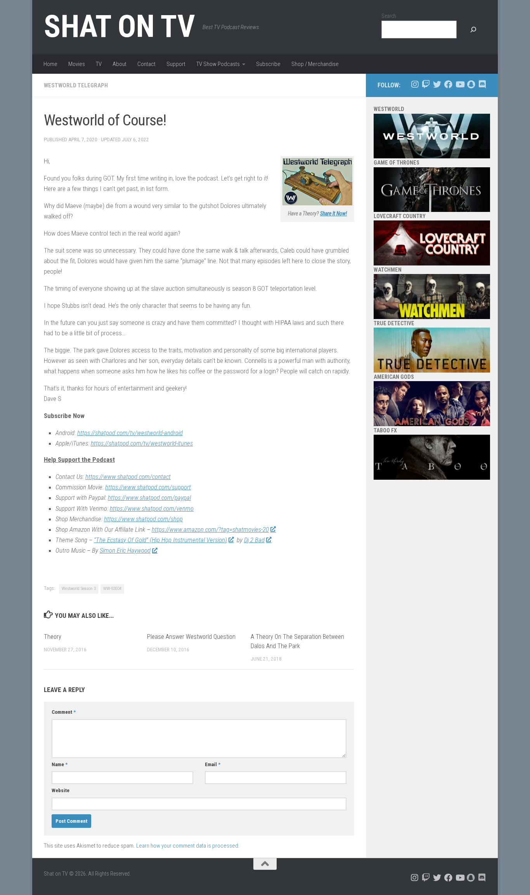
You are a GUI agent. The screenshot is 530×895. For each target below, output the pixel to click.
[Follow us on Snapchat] (471, 84)
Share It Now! (333, 213)
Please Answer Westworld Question (191, 636)
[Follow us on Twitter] (437, 84)
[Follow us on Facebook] (448, 84)
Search (388, 16)
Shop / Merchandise (315, 64)
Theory (52, 636)
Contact (146, 64)
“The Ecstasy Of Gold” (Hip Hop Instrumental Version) (160, 540)
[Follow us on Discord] (482, 84)
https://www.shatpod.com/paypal (149, 497)
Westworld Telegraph (76, 85)
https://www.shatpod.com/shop (143, 519)
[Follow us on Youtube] (460, 84)
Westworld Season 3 (79, 588)
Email (212, 764)
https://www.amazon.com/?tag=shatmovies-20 (210, 529)
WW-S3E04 (112, 588)
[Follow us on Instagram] (414, 84)
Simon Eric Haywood (125, 550)
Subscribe (268, 64)
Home (50, 64)
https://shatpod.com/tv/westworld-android (130, 433)
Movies (76, 64)
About (119, 64)
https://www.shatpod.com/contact (128, 476)
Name (60, 764)
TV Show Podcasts (218, 64)
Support (175, 64)
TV (99, 64)
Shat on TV (119, 26)
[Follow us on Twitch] (426, 84)
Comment (64, 712)
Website (60, 790)
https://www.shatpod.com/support (148, 487)
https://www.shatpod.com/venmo (152, 508)
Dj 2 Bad (254, 540)
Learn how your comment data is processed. (188, 845)
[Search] (473, 30)
